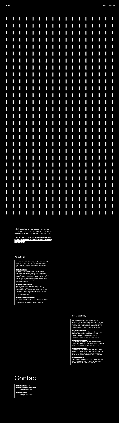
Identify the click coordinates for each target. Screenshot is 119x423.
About (105, 5)
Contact (112, 5)
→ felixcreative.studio (22, 396)
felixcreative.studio (23, 294)
